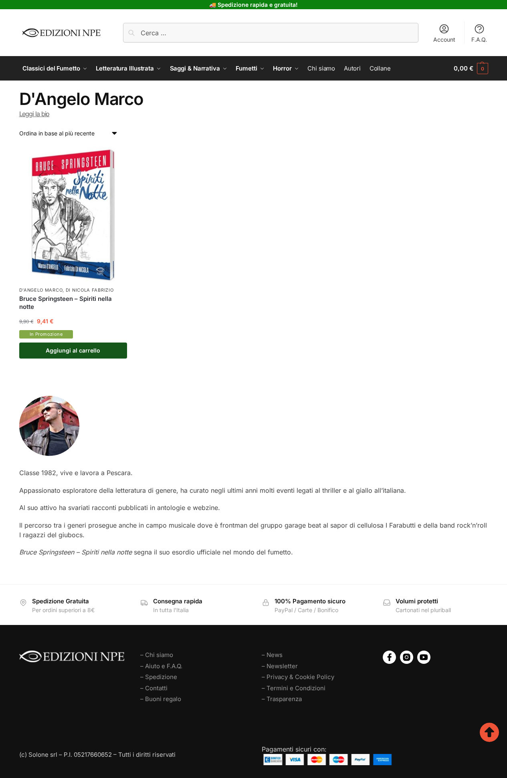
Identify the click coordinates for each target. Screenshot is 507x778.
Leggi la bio (34, 114)
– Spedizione (158, 677)
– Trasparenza (282, 699)
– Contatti (154, 688)
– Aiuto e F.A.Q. (161, 666)
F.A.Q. (479, 39)
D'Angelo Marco (41, 290)
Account (444, 39)
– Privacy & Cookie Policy (298, 677)
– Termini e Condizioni (293, 688)
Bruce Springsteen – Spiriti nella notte (65, 302)
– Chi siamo (156, 655)
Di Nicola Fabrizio (90, 290)
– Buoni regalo (160, 699)
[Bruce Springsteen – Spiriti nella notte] (73, 215)
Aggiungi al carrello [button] (73, 350)
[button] (471, 68)
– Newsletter (280, 666)
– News (272, 655)
